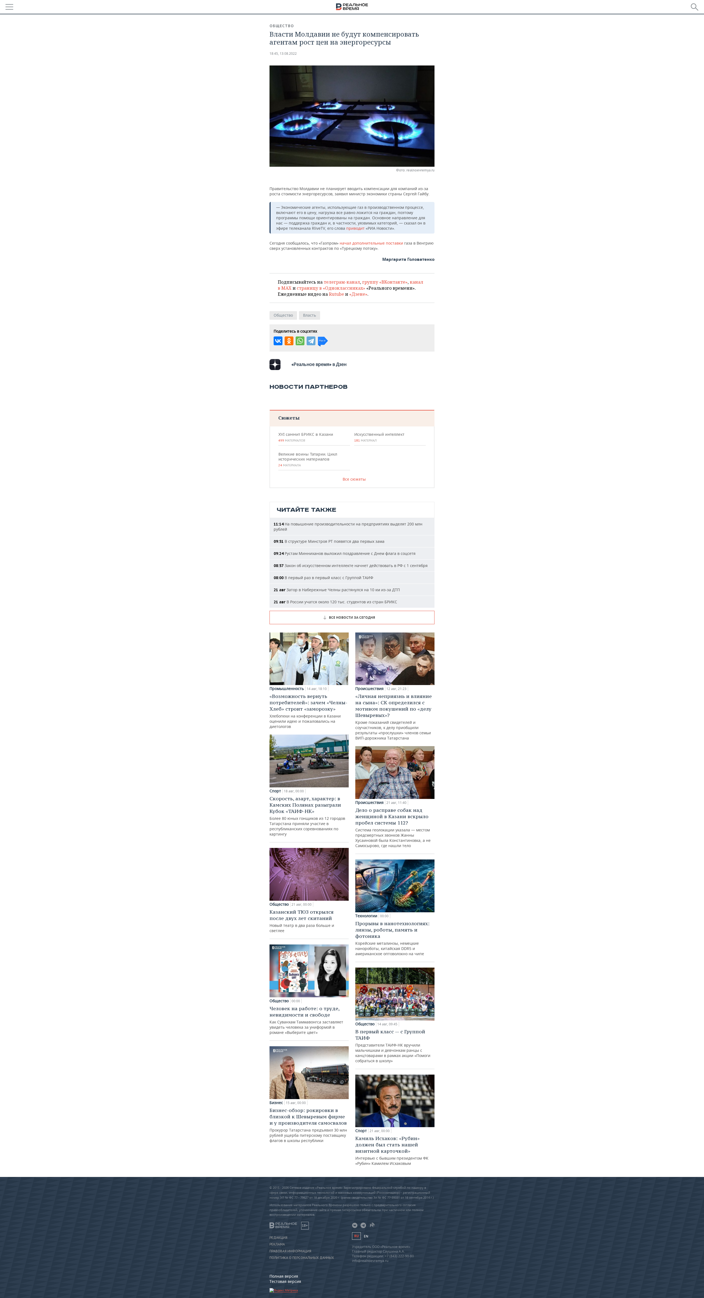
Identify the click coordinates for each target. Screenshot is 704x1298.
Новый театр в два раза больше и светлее (302, 921)
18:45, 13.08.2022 (283, 53)
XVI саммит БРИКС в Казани (305, 437)
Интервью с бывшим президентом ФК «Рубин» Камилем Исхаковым (391, 1150)
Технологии (366, 916)
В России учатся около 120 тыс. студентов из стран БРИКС (335, 601)
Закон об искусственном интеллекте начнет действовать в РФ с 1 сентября (351, 565)
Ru (356, 1236)
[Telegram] (311, 340)
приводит (356, 228)
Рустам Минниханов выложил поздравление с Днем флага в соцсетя (345, 553)
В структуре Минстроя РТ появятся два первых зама (329, 541)
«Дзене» (358, 294)
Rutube (336, 294)
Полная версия (284, 1276)
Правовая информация (290, 1251)
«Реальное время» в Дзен (319, 364)
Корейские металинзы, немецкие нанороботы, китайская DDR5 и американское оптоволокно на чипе (392, 938)
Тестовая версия (285, 1281)
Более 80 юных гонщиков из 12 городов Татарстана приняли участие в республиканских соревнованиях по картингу (307, 816)
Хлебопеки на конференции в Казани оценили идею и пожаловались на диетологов (308, 711)
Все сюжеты (354, 479)
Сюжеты (288, 418)
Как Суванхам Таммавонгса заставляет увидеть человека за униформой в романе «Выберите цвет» (306, 1020)
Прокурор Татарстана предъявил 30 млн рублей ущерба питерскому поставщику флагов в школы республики (308, 1125)
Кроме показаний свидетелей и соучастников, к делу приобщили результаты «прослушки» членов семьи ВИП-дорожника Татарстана (393, 717)
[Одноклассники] (289, 340)
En (366, 1236)
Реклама (277, 1244)
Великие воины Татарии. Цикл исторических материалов (307, 459)
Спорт (275, 791)
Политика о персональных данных (302, 1258)
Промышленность (287, 688)
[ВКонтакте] (278, 340)
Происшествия (369, 688)
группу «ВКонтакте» (385, 282)
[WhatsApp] (300, 340)
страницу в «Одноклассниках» (331, 288)
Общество (282, 25)
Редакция (278, 1238)
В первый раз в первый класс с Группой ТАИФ (323, 577)
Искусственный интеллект (379, 437)
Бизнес (276, 1102)
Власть (309, 315)
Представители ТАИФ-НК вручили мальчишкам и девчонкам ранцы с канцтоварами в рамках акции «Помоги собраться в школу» (392, 1045)
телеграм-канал (342, 282)
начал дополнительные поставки (372, 243)
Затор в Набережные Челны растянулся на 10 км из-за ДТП (337, 589)
